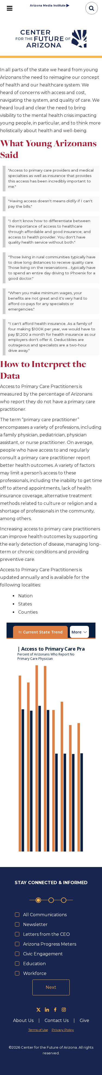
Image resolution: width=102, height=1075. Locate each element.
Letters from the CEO (46, 934)
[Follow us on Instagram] (64, 1010)
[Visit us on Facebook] (55, 1010)
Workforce (35, 973)
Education (34, 963)
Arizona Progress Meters (49, 944)
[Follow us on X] (38, 1010)
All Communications (45, 914)
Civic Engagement (43, 953)
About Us (23, 1020)
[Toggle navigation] (9, 8)
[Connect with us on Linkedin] (47, 1010)
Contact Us (57, 1020)
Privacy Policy (63, 1030)
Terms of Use (38, 1030)
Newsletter (35, 924)
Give (84, 1020)
